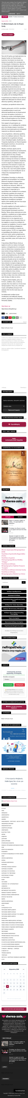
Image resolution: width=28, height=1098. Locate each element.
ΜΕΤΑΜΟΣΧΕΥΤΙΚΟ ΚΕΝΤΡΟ (9, 890)
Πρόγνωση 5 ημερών (14, 410)
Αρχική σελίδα (5, 21)
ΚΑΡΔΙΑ (3, 860)
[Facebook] (3, 317)
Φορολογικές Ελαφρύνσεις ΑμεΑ (14, 626)
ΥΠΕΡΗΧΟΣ (4, 955)
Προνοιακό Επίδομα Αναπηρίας (14, 622)
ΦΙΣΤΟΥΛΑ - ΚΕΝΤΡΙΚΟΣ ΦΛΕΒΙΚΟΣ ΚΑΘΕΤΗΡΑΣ (13, 957)
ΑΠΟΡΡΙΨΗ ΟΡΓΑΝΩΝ (7, 828)
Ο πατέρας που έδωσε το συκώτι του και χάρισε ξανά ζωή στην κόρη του (17, 530)
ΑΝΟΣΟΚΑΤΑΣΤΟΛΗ (6, 825)
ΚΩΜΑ (3, 879)
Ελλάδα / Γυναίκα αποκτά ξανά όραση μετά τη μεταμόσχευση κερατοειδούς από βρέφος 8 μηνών (17, 17)
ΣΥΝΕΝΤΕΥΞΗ (5, 950)
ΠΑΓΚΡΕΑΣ (4, 918)
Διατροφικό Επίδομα (14, 595)
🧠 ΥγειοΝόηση (14, 424)
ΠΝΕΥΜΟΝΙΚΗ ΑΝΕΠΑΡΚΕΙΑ (8, 933)
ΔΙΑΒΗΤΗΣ (4, 836)
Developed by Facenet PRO (14, 1095)
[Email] (17, 317)
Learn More (11, 13)
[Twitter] (6, 317)
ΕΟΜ (3, 847)
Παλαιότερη (23, 387)
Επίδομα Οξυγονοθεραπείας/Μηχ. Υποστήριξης (14, 613)
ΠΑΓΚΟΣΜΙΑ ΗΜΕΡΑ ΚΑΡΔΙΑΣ (9, 912)
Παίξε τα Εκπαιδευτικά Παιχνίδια (14, 439)
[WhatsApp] (13, 317)
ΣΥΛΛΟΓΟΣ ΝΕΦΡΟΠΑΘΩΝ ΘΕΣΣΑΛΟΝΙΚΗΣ (12, 946)
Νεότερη (4, 387)
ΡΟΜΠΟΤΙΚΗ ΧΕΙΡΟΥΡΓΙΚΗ (8, 940)
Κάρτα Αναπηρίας (14, 618)
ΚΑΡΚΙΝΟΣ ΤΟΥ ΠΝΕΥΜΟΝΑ (8, 873)
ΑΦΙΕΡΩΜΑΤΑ (5, 830)
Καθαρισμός (19, 684)
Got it (18, 13)
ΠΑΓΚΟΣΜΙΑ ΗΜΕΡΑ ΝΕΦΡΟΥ (9, 916)
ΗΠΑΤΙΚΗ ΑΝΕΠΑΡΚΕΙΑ (7, 858)
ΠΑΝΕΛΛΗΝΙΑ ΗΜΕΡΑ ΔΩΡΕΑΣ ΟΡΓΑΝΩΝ (11, 920)
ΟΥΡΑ (3, 905)
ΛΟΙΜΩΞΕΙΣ (4, 886)
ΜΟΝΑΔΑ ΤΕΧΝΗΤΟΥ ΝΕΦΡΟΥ (9, 892)
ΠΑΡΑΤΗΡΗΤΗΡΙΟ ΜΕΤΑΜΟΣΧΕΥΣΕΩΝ (14, 1009)
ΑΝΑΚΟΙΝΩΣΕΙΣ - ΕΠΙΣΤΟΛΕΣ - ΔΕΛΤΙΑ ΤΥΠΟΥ (13, 821)
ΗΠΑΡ (3, 856)
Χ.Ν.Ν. (3, 959)
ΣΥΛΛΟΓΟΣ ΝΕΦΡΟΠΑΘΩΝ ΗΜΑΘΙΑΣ (11, 944)
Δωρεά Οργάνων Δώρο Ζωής (18, 1093)
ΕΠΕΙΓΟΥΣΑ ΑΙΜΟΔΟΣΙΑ (7, 849)
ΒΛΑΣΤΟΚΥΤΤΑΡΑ (6, 832)
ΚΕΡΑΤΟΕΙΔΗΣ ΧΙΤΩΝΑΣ (7, 875)
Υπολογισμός (8, 684)
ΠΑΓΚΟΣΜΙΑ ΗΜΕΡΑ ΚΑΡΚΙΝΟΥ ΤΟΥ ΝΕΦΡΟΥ (13, 914)
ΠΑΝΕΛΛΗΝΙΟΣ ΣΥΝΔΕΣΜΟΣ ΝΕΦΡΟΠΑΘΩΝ (12, 927)
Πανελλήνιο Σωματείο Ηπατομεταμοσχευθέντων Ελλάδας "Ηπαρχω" (12, 560)
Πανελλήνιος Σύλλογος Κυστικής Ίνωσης (14, 570)
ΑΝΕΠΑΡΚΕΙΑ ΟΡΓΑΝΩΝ (7, 823)
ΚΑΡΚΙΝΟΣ (4, 864)
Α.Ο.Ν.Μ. (4, 808)
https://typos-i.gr (6, 306)
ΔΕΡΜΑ (3, 834)
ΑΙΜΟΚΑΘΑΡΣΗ (5, 815)
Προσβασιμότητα (20, 1090)
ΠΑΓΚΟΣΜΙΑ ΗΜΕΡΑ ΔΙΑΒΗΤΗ (9, 909)
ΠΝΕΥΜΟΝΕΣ (5, 931)
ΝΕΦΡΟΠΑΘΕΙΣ (5, 903)
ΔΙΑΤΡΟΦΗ (4, 838)
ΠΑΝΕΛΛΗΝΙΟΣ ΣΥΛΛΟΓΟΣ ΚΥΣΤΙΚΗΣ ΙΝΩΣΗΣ (13, 925)
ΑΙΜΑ (10, 21)
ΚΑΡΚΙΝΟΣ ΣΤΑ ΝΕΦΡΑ (7, 868)
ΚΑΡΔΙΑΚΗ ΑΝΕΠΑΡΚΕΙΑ (8, 862)
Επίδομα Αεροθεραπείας (14, 591)
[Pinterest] (10, 317)
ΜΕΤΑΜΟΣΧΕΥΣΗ (6, 888)
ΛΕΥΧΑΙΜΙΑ (4, 881)
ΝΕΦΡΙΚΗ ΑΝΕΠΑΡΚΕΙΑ (7, 901)
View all (24, 322)
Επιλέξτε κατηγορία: (9, 677)
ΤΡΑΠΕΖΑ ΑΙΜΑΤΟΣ (6, 952)
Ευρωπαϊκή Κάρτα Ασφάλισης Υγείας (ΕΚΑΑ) (14, 600)
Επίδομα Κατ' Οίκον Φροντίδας (14, 605)
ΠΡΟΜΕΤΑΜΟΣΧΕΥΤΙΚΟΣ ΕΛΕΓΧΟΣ (10, 935)
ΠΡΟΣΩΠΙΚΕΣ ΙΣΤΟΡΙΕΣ (7, 937)
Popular (7, 517)
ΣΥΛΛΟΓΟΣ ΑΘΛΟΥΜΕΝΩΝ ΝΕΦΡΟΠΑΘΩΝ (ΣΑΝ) (13, 942)
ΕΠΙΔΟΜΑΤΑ (4, 851)
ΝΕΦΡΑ (3, 899)
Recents (20, 517)
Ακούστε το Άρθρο (8, 34)
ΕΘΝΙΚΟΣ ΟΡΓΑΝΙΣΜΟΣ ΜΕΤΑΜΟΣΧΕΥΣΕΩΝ (12, 845)
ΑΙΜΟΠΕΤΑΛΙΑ (5, 817)
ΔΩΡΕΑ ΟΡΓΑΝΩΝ (12, 313)
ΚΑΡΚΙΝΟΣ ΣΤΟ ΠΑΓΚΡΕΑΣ (8, 871)
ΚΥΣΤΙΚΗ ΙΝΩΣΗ (5, 877)
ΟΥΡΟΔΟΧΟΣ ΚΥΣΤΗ (7, 907)
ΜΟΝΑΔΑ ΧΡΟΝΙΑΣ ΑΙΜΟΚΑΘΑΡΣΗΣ (10, 894)
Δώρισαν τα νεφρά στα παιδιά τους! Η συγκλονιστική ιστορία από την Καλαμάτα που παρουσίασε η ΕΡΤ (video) (17, 538)
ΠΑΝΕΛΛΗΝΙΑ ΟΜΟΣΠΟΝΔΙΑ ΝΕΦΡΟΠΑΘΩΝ (12, 922)
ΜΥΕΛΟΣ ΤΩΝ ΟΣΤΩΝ (7, 896)
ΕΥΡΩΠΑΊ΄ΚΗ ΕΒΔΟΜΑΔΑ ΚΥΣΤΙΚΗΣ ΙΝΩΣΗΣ (12, 853)
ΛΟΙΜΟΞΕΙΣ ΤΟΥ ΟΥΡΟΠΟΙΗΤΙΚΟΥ (10, 884)
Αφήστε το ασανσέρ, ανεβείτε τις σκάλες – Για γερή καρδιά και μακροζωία (17, 522)
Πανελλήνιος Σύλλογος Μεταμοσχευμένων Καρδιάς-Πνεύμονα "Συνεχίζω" (13, 566)
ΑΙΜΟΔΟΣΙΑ (4, 812)
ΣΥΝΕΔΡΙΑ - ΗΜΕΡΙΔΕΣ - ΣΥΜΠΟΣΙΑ (10, 948)
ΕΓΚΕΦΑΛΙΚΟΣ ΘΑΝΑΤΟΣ (8, 843)
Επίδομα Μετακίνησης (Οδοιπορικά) (14, 608)
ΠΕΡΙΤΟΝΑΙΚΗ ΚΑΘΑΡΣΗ (8, 929)
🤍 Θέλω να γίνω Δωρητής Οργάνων (14, 707)
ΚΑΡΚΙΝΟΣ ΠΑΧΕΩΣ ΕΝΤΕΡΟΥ (9, 866)
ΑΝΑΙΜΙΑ (4, 819)
